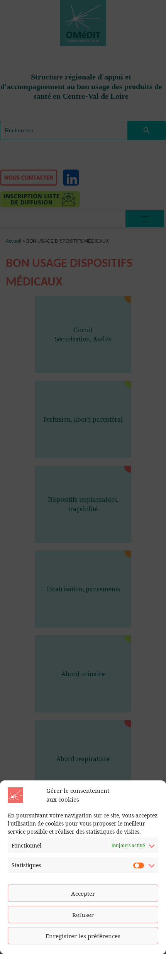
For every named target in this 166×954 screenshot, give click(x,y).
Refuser (83, 915)
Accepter (83, 893)
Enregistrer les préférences (83, 936)
